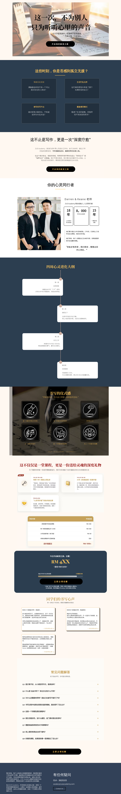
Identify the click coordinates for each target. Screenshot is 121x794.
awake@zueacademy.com (63, 784)
